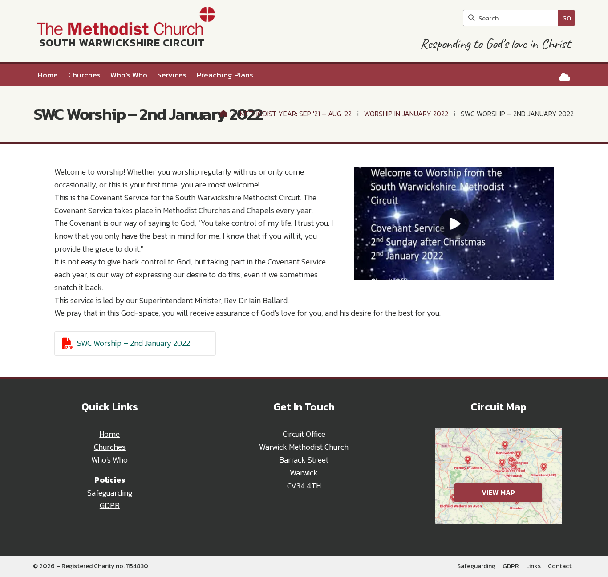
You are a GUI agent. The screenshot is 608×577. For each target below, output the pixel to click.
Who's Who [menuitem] (128, 75)
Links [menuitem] (533, 566)
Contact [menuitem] (560, 566)
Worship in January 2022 (406, 113)
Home (109, 434)
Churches (110, 447)
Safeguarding (109, 493)
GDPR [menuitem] (511, 566)
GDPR (110, 505)
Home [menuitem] (48, 75)
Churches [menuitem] (84, 75)
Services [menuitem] (171, 75)
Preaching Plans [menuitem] (225, 75)
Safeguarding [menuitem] (476, 566)
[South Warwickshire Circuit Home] (124, 31)
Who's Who (109, 460)
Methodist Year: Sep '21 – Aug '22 (296, 113)
